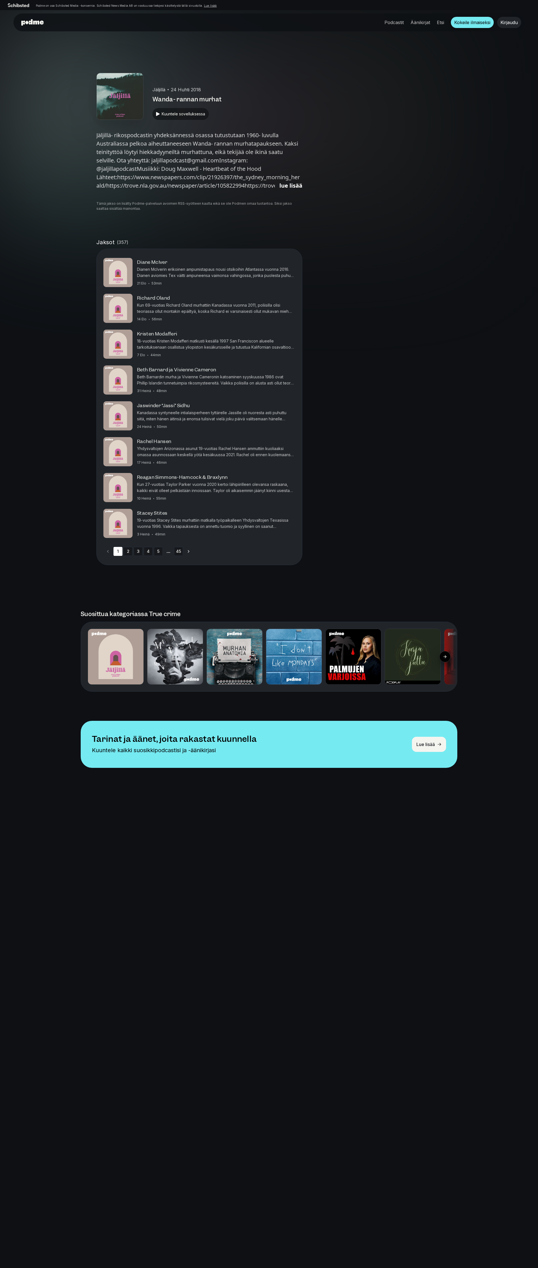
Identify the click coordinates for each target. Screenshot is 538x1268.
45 (178, 551)
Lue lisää (210, 5)
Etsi (440, 22)
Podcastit (394, 22)
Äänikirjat (420, 22)
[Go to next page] (188, 551)
